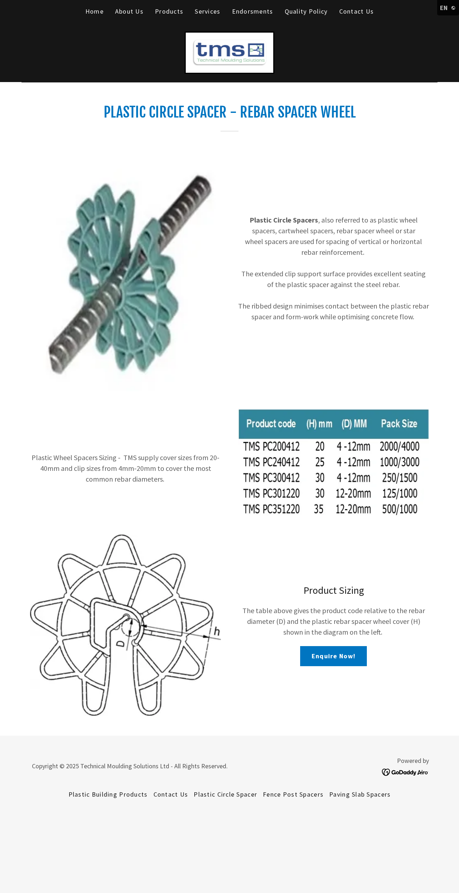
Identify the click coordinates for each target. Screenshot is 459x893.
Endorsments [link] (252, 11)
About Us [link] (129, 11)
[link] (229, 51)
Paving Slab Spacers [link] (360, 794)
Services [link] (207, 11)
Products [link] (169, 11)
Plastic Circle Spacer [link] (225, 794)
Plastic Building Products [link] (108, 794)
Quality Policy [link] (306, 11)
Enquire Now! (333, 656)
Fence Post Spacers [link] (293, 794)
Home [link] (94, 11)
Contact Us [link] (356, 11)
